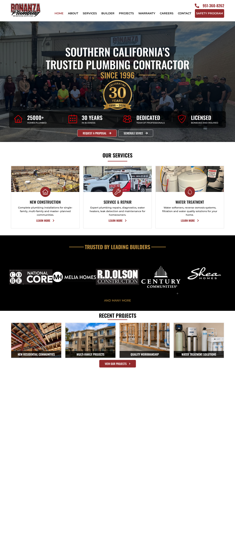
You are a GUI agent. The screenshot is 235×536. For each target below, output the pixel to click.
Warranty (146, 13)
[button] (117, 300)
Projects (126, 13)
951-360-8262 (213, 5)
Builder (107, 13)
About (73, 13)
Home (59, 13)
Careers (166, 13)
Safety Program (209, 13)
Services (90, 13)
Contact (184, 13)
